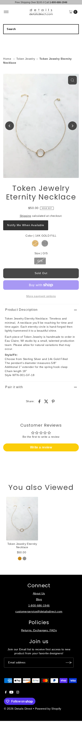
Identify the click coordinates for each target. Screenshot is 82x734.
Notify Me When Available (25, 225)
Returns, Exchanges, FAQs (39, 630)
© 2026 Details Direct (18, 708)
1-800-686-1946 (39, 605)
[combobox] (41, 29)
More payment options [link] (41, 296)
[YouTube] (11, 693)
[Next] (72, 125)
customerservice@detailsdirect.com (38, 611)
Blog (39, 599)
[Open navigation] (6, 12)
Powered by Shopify (48, 708)
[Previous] (9, 125)
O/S (39, 260)
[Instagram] (17, 693)
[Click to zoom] (72, 80)
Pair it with (14, 387)
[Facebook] (6, 693)
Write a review (41, 447)
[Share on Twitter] (46, 401)
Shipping (25, 215)
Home (7, 58)
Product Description (21, 309)
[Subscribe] (69, 663)
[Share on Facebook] (39, 401)
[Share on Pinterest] (53, 401)
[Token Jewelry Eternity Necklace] (22, 519)
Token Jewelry (25, 58)
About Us (39, 593)
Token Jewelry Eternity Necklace (22, 545)
